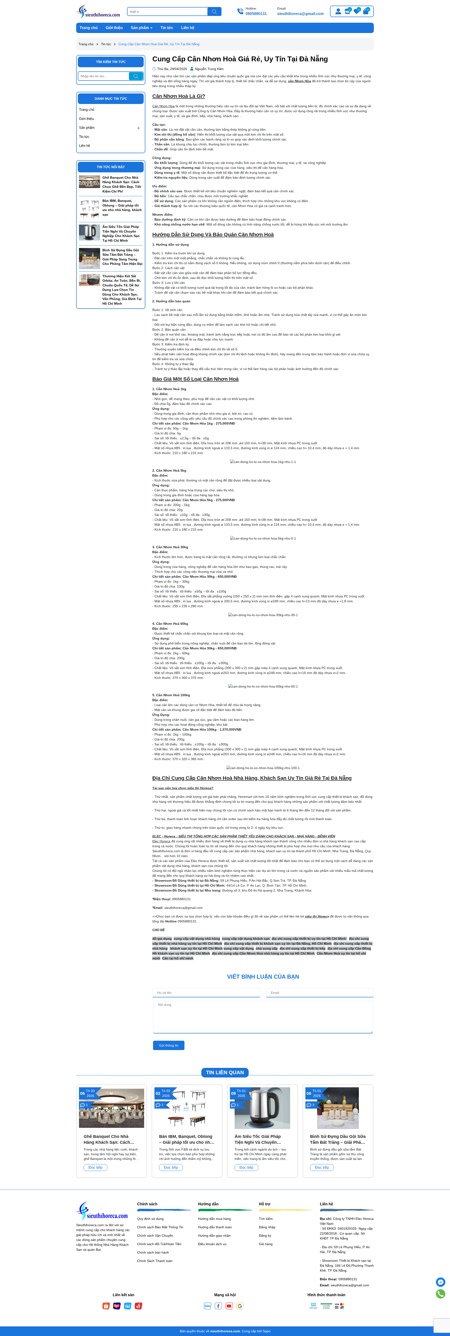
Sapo (266, 1331)
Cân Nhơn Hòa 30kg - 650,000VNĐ (210, 576)
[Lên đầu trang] (440, 1308)
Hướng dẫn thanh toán (215, 1227)
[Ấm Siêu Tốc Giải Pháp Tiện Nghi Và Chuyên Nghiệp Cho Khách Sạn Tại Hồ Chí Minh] (89, 232)
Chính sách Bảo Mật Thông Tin (160, 1227)
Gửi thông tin (168, 1045)
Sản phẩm (140, 28)
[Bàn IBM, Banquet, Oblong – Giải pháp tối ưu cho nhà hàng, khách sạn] (89, 209)
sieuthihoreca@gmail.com (300, 14)
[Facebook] (218, 1306)
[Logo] (98, 11)
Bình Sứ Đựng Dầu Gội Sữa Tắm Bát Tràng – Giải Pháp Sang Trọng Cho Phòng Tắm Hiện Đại (122, 257)
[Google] (240, 1306)
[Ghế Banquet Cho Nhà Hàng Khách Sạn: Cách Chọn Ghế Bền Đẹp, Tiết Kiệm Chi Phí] (89, 181)
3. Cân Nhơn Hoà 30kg (170, 547)
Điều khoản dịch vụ (212, 1244)
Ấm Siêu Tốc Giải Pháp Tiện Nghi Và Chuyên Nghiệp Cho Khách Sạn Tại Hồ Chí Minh (121, 233)
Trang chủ (89, 28)
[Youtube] (229, 1306)
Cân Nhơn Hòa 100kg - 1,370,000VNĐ (212, 729)
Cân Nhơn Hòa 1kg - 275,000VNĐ (209, 423)
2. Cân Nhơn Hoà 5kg (169, 470)
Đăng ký (265, 1235)
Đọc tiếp (95, 1167)
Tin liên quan (225, 1072)
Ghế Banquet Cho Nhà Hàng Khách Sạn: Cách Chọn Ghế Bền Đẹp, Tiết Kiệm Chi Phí (121, 184)
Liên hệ (187, 28)
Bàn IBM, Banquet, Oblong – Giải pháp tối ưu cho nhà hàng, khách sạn (122, 207)
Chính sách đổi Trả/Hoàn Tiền (159, 1244)
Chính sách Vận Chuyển (155, 1235)
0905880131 (256, 14)
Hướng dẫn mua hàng (214, 1219)
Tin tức (167, 28)
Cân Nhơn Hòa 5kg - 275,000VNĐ (209, 500)
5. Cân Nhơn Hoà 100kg (171, 695)
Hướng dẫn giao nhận (214, 1235)
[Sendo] (138, 1306)
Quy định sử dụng (150, 1219)
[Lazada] (117, 1306)
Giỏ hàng (266, 1244)
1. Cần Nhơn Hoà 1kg (169, 389)
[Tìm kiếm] (214, 11)
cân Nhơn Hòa (299, 81)
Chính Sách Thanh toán (154, 1261)
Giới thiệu (114, 28)
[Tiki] (127, 1306)
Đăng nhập (267, 1227)
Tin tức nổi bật (111, 167)
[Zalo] (207, 1306)
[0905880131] (441, 1294)
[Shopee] (106, 1306)
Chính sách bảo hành (153, 1252)
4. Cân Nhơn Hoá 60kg (170, 623)
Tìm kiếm (266, 1219)
